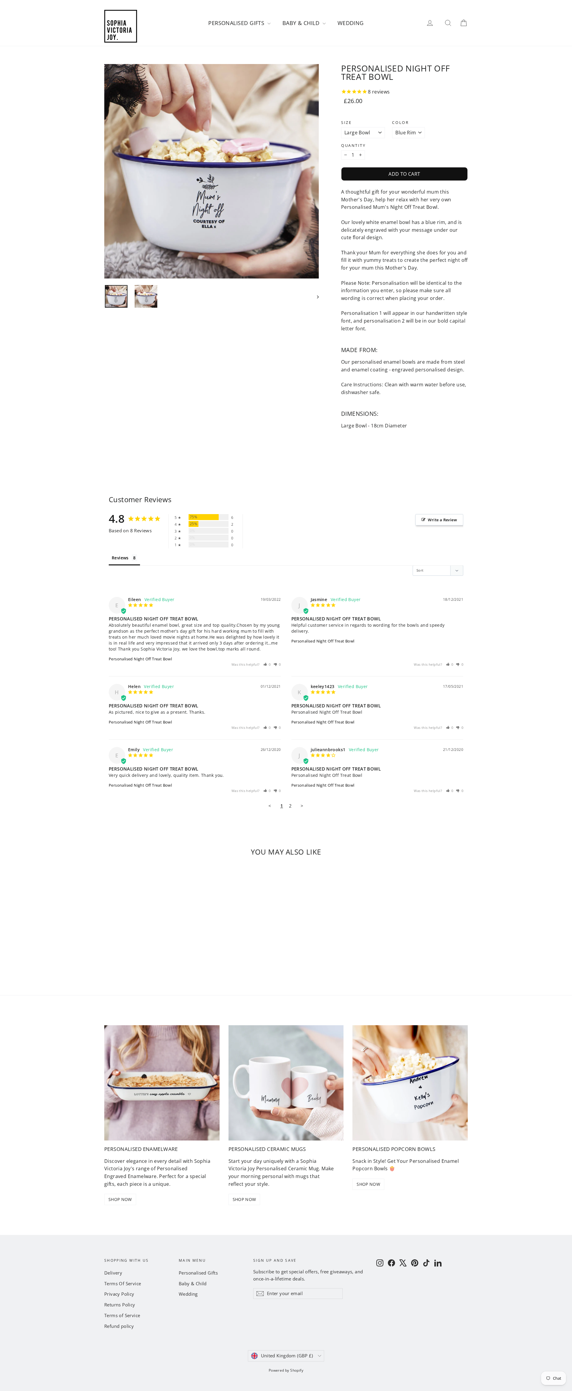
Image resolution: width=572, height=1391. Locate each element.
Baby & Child (301, 23)
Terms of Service (122, 1315)
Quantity (353, 145)
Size (346, 123)
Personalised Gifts (237, 23)
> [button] (302, 806)
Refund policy (119, 1326)
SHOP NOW (120, 1199)
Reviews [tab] (120, 558)
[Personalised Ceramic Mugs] (286, 1083)
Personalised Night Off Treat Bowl (140, 659)
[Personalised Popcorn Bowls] (410, 1083)
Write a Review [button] (442, 519)
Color (400, 123)
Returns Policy (119, 1305)
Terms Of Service (122, 1283)
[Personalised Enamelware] (162, 1083)
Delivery (113, 1273)
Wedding (351, 23)
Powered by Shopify (286, 1370)
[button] (267, 664)
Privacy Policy (119, 1294)
